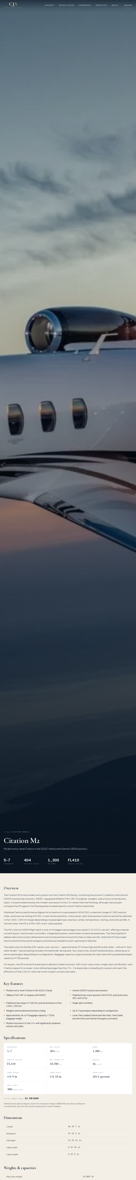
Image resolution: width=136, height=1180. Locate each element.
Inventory (101, 5)
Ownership (85, 5)
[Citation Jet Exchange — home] (13, 5)
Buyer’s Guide (66, 5)
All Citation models (18, 832)
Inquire (128, 5)
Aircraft (50, 5)
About (115, 5)
